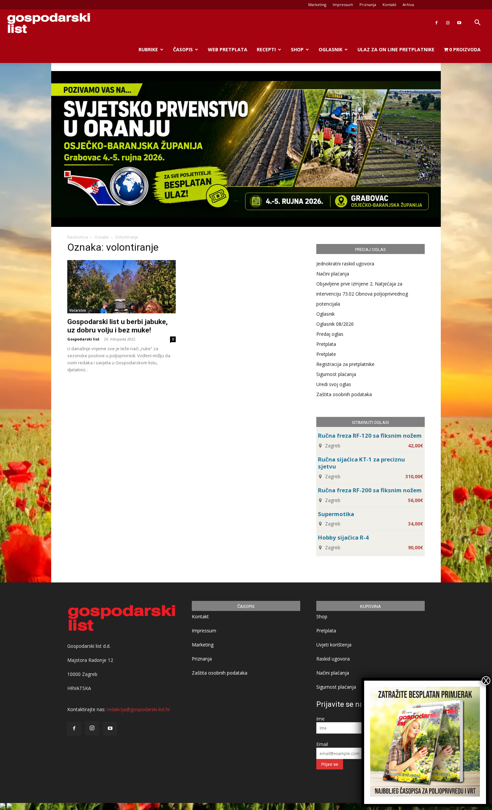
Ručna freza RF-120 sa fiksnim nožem (370, 435)
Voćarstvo (77, 310)
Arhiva (408, 4)
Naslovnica (77, 237)
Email (322, 744)
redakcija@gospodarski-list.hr (138, 709)
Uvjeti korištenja (333, 644)
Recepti (266, 49)
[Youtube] (459, 22)
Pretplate (326, 354)
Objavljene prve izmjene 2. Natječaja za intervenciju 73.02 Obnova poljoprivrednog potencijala (362, 294)
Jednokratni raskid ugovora (345, 263)
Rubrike (148, 49)
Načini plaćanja (332, 273)
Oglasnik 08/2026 (335, 324)
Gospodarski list (83, 338)
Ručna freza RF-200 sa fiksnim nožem (370, 490)
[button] (477, 23)
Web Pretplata (227, 49)
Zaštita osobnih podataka (344, 394)
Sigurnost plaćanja (336, 374)
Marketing (317, 4)
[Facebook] (436, 22)
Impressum (343, 4)
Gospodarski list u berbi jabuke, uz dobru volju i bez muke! (117, 326)
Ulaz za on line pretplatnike (395, 49)
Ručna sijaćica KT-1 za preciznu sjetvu (361, 462)
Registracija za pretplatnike (345, 364)
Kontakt (389, 4)
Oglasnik (330, 49)
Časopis (183, 49)
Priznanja (367, 4)
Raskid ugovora (333, 659)
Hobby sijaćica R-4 (343, 537)
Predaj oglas (329, 334)
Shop (297, 49)
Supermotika (336, 514)
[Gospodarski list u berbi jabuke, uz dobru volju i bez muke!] (121, 286)
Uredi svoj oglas (333, 384)
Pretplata (326, 344)
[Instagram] (448, 22)
